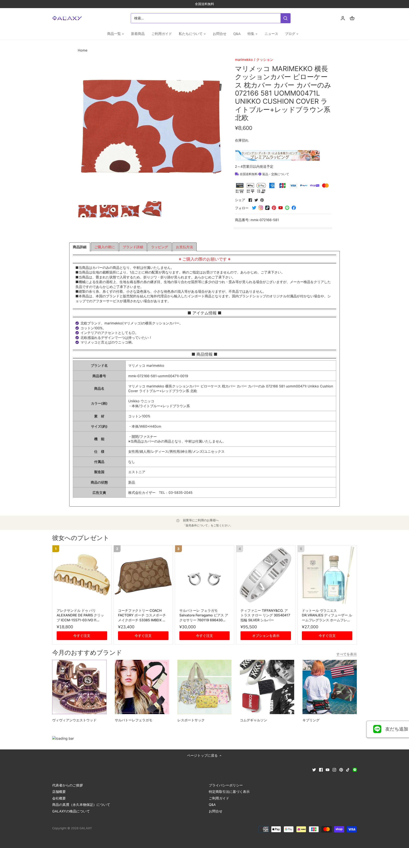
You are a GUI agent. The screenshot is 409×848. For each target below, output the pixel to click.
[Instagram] (334, 769)
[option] (87, 211)
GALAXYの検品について (71, 811)
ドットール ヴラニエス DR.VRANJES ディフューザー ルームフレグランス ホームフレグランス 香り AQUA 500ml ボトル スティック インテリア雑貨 (327, 615)
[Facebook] (321, 769)
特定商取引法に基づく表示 (229, 791)
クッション (264, 59)
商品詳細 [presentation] (79, 247)
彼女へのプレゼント (80, 538)
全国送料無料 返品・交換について (264, 174)
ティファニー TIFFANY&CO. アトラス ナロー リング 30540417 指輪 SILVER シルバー (265, 615)
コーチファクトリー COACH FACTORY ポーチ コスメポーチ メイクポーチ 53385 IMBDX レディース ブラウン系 (142, 615)
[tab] (79, 246)
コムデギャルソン (253, 720)
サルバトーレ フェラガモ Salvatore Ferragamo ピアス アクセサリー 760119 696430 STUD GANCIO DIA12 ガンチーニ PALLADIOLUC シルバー (203, 615)
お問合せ (215, 811)
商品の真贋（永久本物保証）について (81, 804)
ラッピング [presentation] (159, 247)
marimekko (244, 59)
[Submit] (285, 18)
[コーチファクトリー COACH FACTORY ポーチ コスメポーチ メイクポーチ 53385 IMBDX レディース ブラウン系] (143, 574)
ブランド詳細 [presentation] (133, 247)
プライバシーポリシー (226, 785)
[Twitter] (314, 769)
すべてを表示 (346, 654)
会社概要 (59, 798)
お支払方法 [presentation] (184, 247)
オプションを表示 (265, 635)
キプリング (311, 720)
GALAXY (85, 828)
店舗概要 (59, 791)
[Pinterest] (341, 769)
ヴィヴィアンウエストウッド (74, 720)
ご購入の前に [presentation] (104, 247)
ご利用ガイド (219, 798)
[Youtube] (327, 769)
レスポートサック (191, 720)
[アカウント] (342, 18)
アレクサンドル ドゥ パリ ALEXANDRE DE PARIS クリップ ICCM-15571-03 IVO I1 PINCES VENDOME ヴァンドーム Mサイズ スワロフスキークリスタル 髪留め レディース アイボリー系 (82, 615)
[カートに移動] (352, 18)
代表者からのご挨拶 (67, 785)
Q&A (212, 804)
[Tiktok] (348, 769)
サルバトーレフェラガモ (133, 720)
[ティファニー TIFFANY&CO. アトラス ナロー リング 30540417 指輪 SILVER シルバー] (265, 574)
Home (82, 50)
